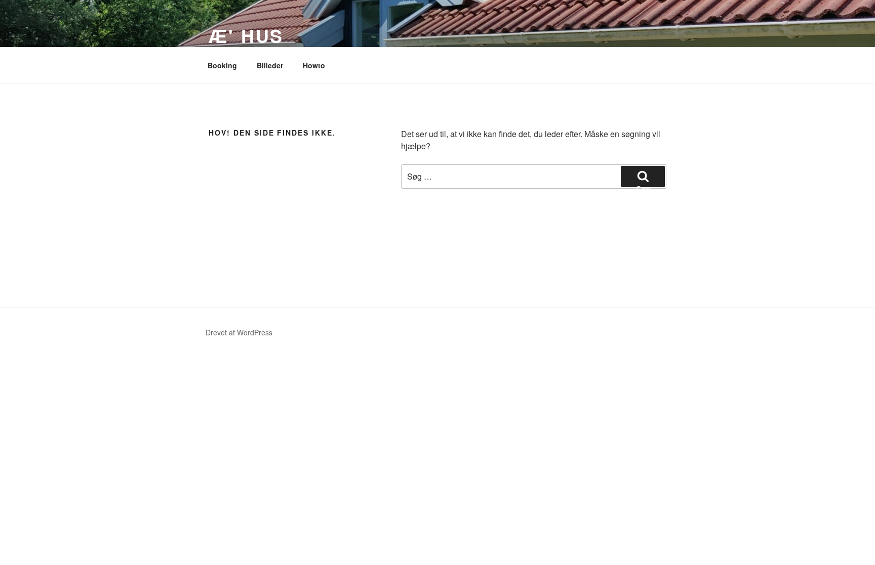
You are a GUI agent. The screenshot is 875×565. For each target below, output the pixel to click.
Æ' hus (246, 35)
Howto (314, 65)
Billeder (270, 65)
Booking (222, 65)
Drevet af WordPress (239, 332)
